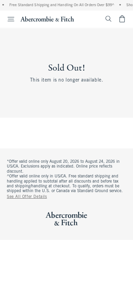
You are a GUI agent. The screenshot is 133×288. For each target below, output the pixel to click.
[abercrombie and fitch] (47, 19)
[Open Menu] (8, 19)
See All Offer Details (27, 197)
